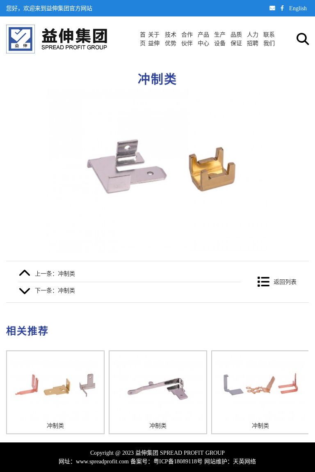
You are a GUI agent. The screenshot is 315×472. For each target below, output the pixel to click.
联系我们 (269, 39)
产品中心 (203, 39)
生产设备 (220, 39)
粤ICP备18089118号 (178, 461)
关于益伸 (154, 39)
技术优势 (170, 39)
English (298, 8)
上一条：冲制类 (55, 273)
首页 (143, 39)
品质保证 (236, 39)
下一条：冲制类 (55, 290)
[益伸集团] (56, 39)
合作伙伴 (187, 39)
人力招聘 (252, 39)
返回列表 (285, 282)
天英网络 (244, 461)
